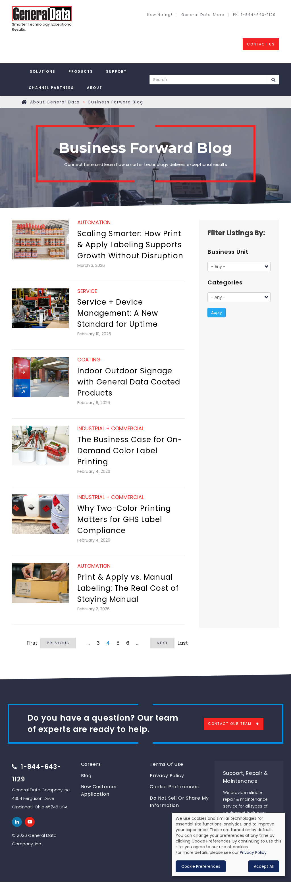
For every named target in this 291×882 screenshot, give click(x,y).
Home (24, 102)
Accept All (264, 866)
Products (80, 71)
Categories (225, 282)
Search (273, 79)
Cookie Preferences (174, 786)
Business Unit (228, 252)
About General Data (55, 102)
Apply (216, 312)
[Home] (42, 13)
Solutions (42, 71)
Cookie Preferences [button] (200, 866)
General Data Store (202, 14)
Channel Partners (51, 87)
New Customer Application (99, 790)
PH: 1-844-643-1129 (254, 14)
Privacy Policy (167, 775)
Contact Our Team (229, 723)
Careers (91, 764)
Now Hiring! (159, 14)
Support (116, 71)
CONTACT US (261, 44)
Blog (86, 775)
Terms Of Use (166, 764)
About (94, 87)
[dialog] (228, 844)
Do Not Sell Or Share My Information (179, 802)
